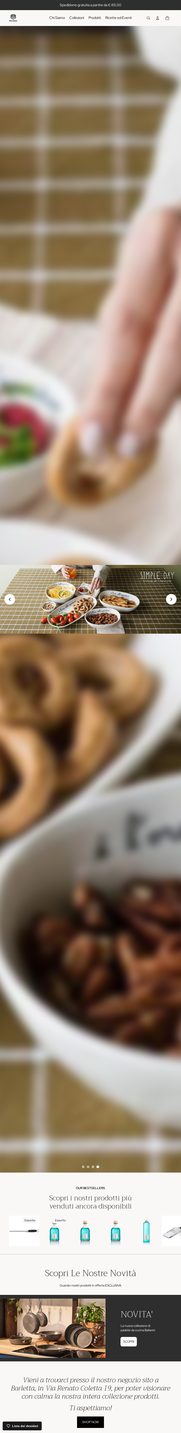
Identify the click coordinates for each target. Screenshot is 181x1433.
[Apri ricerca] (148, 18)
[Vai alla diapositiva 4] (97, 1167)
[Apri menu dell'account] (157, 18)
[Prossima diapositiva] (171, 599)
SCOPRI (128, 1342)
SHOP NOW (90, 1422)
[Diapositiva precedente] (9, 599)
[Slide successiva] (167, 1233)
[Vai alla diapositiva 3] (93, 1167)
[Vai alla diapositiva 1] (83, 1167)
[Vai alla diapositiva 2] (88, 1167)
